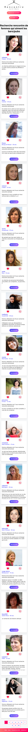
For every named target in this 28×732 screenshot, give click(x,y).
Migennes (4, 701)
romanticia (5, 443)
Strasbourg (5, 230)
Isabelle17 (4, 657)
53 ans (7, 273)
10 (18, 725)
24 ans (9, 187)
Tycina (4, 228)
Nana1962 (5, 614)
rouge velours (6, 571)
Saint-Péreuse (6, 530)
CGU (9, 730)
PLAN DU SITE (16, 730)
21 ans (9, 401)
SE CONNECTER (14, 17)
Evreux (4, 401)
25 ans (11, 230)
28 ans (11, 487)
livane (3, 699)
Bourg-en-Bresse (6, 144)
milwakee (4, 57)
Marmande (5, 358)
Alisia (3, 100)
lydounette (5, 528)
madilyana (5, 314)
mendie (4, 357)
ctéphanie (5, 485)
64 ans (12, 615)
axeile (3, 271)
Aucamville (5, 316)
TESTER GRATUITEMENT (14, 12)
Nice (3, 273)
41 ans (12, 444)
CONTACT (24, 730)
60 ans (9, 59)
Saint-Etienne (5, 444)
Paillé (3, 658)
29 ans (14, 144)
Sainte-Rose (5, 615)
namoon (4, 186)
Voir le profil (14, 73)
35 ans (9, 101)
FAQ (6, 730)
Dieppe (4, 59)
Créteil (4, 187)
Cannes (4, 101)
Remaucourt (5, 573)
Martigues (5, 487)
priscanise (5, 400)
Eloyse (4, 143)
